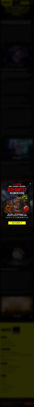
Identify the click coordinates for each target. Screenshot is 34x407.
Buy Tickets (17, 223)
